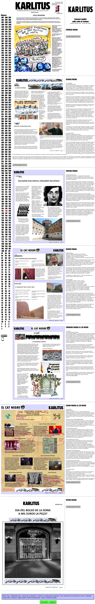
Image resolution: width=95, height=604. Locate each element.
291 (6, 100)
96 (6, 253)
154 (2, 208)
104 (9, 246)
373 (2, 36)
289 (2, 102)
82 (2, 265)
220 (2, 156)
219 (6, 156)
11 (9, 319)
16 (2, 317)
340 (2, 62)
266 (9, 119)
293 (9, 98)
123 (6, 232)
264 (6, 121)
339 (6, 62)
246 (6, 135)
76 (2, 270)
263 (9, 121)
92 (9, 255)
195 (6, 175)
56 (9, 284)
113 (9, 239)
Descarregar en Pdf (73, 36)
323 (9, 74)
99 (6, 251)
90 (6, 258)
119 (9, 234)
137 (9, 220)
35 (9, 300)
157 (2, 206)
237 (6, 142)
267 (6, 119)
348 (6, 55)
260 (9, 123)
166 (2, 199)
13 (2, 319)
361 (2, 46)
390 (6, 22)
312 (6, 83)
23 (9, 310)
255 (6, 128)
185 (9, 182)
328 (2, 72)
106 (2, 246)
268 (2, 119)
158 (9, 204)
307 (2, 88)
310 (2, 86)
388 (2, 24)
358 (2, 48)
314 (9, 81)
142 (2, 218)
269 (9, 116)
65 (9, 277)
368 (9, 39)
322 (2, 76)
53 (9, 286)
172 (2, 194)
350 (9, 53)
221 (9, 154)
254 (9, 128)
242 (9, 138)
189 (6, 180)
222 (6, 154)
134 (9, 222)
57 (6, 284)
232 (2, 147)
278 (9, 109)
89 (9, 258)
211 (2, 164)
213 (6, 161)
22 (2, 312)
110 (9, 241)
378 (6, 32)
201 (6, 171)
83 (9, 263)
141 (6, 218)
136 (2, 222)
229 (2, 149)
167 (9, 197)
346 (2, 57)
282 (6, 107)
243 (6, 138)
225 (6, 152)
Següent (52, 602)
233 (9, 145)
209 (9, 164)
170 (9, 194)
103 (2, 248)
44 (9, 293)
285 (6, 105)
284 (9, 105)
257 (9, 126)
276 (6, 112)
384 (6, 27)
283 (2, 107)
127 (2, 230)
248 (9, 133)
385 (2, 27)
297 (6, 95)
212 (9, 161)
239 (9, 140)
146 (9, 213)
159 (6, 204)
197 (9, 173)
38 (9, 298)
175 (2, 192)
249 (6, 133)
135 (6, 222)
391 (2, 22)
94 (2, 255)
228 (6, 149)
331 (2, 69)
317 (9, 79)
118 (2, 237)
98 (9, 251)
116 (9, 237)
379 (2, 32)
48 (6, 291)
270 (6, 116)
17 (9, 314)
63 (6, 279)
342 (6, 60)
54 (6, 286)
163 (2, 201)
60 (6, 281)
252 (6, 131)
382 (2, 29)
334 (2, 67)
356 (9, 48)
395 (9, 17)
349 (2, 55)
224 (9, 152)
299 (9, 93)
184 (2, 185)
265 (2, 121)
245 (9, 135)
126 (6, 230)
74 (9, 270)
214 (2, 161)
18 (6, 314)
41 (9, 296)
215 (9, 159)
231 (6, 147)
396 (6, 17)
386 (9, 24)
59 (9, 281)
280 (2, 109)
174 (6, 192)
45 (6, 293)
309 (6, 86)
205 (2, 168)
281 (9, 107)
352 (2, 53)
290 (9, 100)
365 (9, 41)
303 (6, 90)
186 (6, 182)
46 (2, 293)
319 (2, 79)
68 (9, 274)
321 (6, 76)
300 (6, 93)
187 (2, 182)
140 (9, 218)
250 (2, 133)
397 (2, 17)
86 (9, 260)
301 (2, 93)
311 (9, 83)
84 (6, 263)
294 (6, 98)
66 (6, 277)
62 (9, 279)
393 (6, 20)
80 (9, 265)
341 (9, 60)
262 (2, 123)
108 (6, 244)
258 (6, 126)
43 (2, 296)
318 (6, 79)
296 (9, 95)
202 (2, 171)
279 (6, 109)
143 (9, 215)
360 (6, 46)
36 (6, 300)
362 (9, 43)
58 (2, 284)
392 (9, 20)
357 (6, 48)
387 (6, 24)
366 (6, 41)
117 (6, 237)
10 (2, 322)
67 (2, 277)
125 (9, 230)
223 (2, 154)
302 (9, 90)
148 (2, 213)
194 (9, 175)
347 (9, 55)
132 (6, 225)
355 (2, 50)
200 (9, 171)
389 (9, 22)
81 (6, 265)
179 (9, 187)
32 (9, 303)
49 (2, 291)
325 (2, 74)
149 (9, 211)
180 (6, 187)
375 (6, 34)
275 (9, 112)
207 (6, 166)
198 (6, 173)
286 (2, 105)
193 (2, 178)
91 (2, 258)
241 (2, 140)
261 (6, 123)
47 (9, 291)
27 (6, 307)
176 (9, 189)
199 (2, 173)
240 (6, 140)
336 (6, 65)
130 (2, 227)
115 (2, 239)
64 (2, 279)
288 (6, 102)
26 (9, 307)
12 (6, 319)
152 (9, 208)
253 (2, 131)
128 (9, 227)
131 (9, 225)
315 (6, 81)
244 (2, 138)
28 (2, 307)
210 (6, 164)
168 (6, 197)
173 (9, 192)
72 (6, 272)
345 (6, 57)
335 (9, 65)
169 (2, 197)
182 (9, 185)
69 (6, 274)
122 (9, 232)
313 (2, 83)
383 (9, 27)
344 (9, 57)
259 (2, 126)
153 (6, 208)
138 (6, 220)
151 (2, 211)
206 (9, 166)
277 (2, 112)
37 (2, 300)
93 (6, 255)
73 (2, 272)
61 (2, 281)
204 (6, 168)
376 (2, 34)
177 (6, 189)
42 (6, 296)
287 (9, 102)
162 (6, 201)
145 (2, 215)
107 (9, 244)
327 (6, 72)
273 (6, 114)
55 (2, 286)
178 (2, 189)
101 (9, 248)
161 (9, 201)
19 (2, 314)
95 (9, 253)
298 (2, 95)
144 (6, 215)
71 (9, 272)
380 (9, 29)
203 (9, 168)
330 (6, 69)
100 (2, 251)
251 (9, 131)
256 (2, 128)
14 (9, 317)
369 (6, 39)
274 (2, 114)
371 (9, 36)
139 (2, 220)
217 (2, 159)
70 (2, 274)
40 (2, 298)
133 (2, 225)
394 (2, 20)
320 (9, 76)
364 (2, 43)
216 (6, 159)
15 (6, 317)
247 (2, 135)
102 (6, 248)
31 (2, 305)
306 (6, 88)
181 (2, 187)
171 (6, 194)
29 (9, 305)
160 (2, 204)
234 (6, 145)
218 (9, 156)
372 (6, 36)
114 (6, 239)
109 (2, 244)
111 (6, 241)
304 (2, 90)
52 (2, 289)
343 (2, 60)
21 (6, 312)
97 (2, 253)
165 (6, 199)
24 (6, 310)
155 (9, 206)
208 (2, 166)
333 (6, 67)
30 (6, 305)
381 (6, 29)
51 (6, 289)
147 (6, 213)
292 (2, 100)
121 (2, 234)
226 (2, 152)
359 (9, 46)
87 (6, 260)
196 (2, 175)
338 (9, 62)
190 (2, 180)
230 (9, 147)
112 (2, 241)
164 (9, 199)
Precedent (44, 602)
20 (9, 312)
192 (6, 178)
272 (9, 114)
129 (6, 227)
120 (6, 234)
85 (2, 263)
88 (2, 260)
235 (2, 145)
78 (6, 267)
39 (6, 298)
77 (9, 267)
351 (6, 53)
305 (9, 88)
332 (9, 67)
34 (2, 303)
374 (9, 34)
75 (6, 270)
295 (2, 98)
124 (2, 232)
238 (2, 142)
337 (2, 65)
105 (6, 246)
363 (6, 43)
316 (2, 81)
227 (9, 149)
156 (6, 206)
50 (9, 289)
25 (2, 310)
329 (9, 69)
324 (6, 74)
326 (9, 72)
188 (9, 180)
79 (2, 267)
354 (6, 50)
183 (6, 185)
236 (9, 142)
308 (9, 86)
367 (2, 41)
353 (9, 50)
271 (2, 116)
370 (2, 39)
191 (9, 178)
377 (9, 32)
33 (6, 303)
